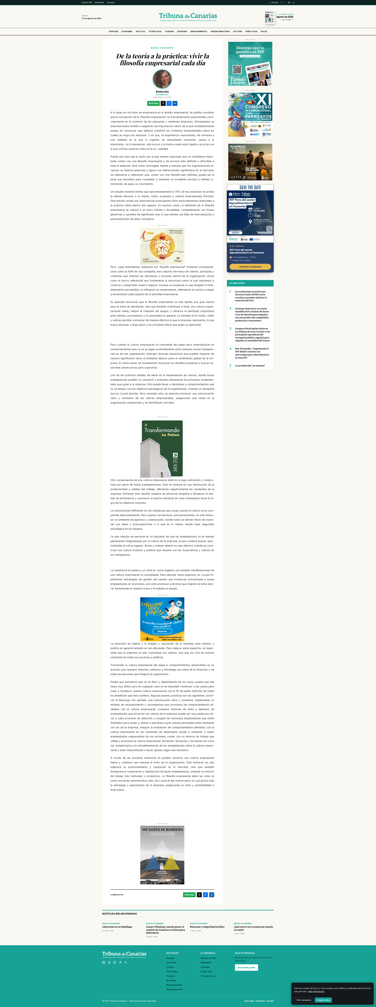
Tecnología (155, 31)
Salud (264, 31)
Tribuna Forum (208, 976)
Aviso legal (249, 1001)
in (175, 103)
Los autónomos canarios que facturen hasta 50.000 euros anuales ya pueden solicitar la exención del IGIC (251, 296)
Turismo (169, 31)
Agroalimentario (220, 31)
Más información (316, 991)
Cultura (237, 31)
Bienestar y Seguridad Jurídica (207, 926)
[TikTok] (293, 2)
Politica (140, 31)
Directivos (251, 31)
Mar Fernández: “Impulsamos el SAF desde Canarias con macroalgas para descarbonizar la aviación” (252, 353)
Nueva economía (111, 924)
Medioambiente (198, 31)
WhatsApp (153, 103)
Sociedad (182, 31)
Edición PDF (87, 2)
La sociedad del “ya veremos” (250, 365)
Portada (113, 31)
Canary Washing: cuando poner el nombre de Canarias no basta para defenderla (165, 929)
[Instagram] (289, 2)
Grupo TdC (206, 971)
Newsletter (99, 2)
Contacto (111, 2)
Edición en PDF (208, 958)
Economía (126, 31)
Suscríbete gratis (246, 967)
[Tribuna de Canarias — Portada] (188, 17)
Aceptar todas (323, 1000)
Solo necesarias (304, 1000)
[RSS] (125, 962)
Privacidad (260, 1001)
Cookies (270, 1001)
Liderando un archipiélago (117, 926)
